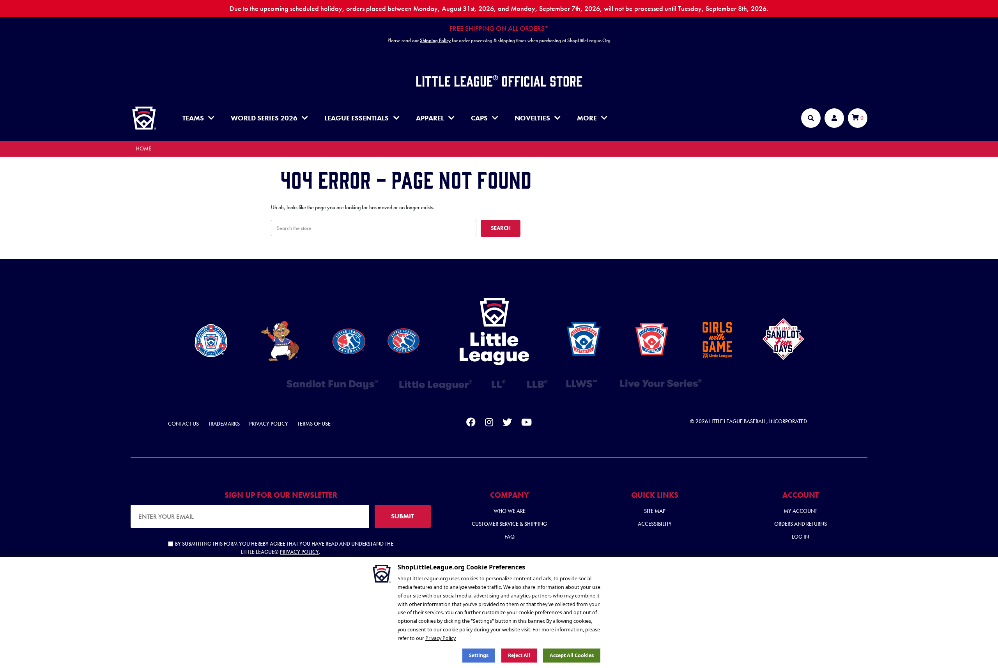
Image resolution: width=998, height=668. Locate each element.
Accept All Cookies (572, 655)
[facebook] (471, 423)
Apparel (430, 117)
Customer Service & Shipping (509, 523)
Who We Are (510, 510)
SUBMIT (402, 516)
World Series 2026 (264, 117)
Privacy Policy (268, 423)
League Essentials (356, 117)
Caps (479, 117)
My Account (800, 510)
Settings (478, 655)
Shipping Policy (435, 40)
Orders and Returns (800, 523)
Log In (800, 536)
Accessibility (655, 523)
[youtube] (526, 423)
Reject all (519, 655)
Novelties (532, 117)
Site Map (654, 510)
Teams (193, 117)
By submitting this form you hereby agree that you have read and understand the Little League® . (284, 547)
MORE (587, 117)
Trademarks (224, 423)
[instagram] (489, 423)
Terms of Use (314, 423)
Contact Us (183, 423)
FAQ (509, 536)
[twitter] (507, 423)
